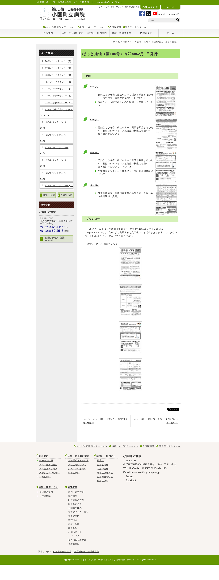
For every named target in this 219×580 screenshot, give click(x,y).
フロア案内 (74, 516)
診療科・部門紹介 (106, 456)
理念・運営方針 (76, 492)
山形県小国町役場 (62, 551)
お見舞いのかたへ (77, 468)
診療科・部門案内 (97, 33)
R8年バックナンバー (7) (58, 61)
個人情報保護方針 (132, 7)
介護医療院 (115, 27)
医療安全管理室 (105, 476)
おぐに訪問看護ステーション (60, 27)
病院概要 (72, 487)
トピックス (74, 536)
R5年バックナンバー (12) (59, 82)
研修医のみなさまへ (136, 27)
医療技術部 (102, 464)
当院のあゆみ (75, 508)
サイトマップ (104, 7)
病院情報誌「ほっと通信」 (165, 42)
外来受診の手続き (48, 468)
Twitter (129, 476)
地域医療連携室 (105, 472)
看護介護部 (102, 468)
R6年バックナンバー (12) (59, 75)
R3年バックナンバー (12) (59, 95)
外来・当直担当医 (48, 464)
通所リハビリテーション (92, 27)
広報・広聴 (142, 42)
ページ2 (94, 119)
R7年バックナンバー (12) (59, 68)
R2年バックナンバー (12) (59, 102)
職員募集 (72, 528)
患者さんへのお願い (49, 472)
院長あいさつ (75, 504)
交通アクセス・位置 (78, 512)
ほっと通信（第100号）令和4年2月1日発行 (127, 228)
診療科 (100, 460)
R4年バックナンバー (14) (59, 89)
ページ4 (94, 185)
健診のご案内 (46, 492)
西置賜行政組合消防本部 (86, 551)
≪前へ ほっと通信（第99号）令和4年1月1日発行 (105, 421)
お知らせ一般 (75, 532)
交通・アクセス (117, 7)
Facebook (131, 480)
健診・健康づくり (121, 33)
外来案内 (48, 33)
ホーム (170, 33)
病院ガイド (146, 33)
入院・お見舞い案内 (72, 33)
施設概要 (72, 496)
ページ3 (94, 152)
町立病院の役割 (76, 500)
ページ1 (94, 86)
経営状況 (72, 520)
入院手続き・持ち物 (78, 460)
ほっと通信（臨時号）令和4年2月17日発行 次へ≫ (156, 421)
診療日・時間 (46, 460)
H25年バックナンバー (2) (59, 185)
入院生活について (77, 464)
